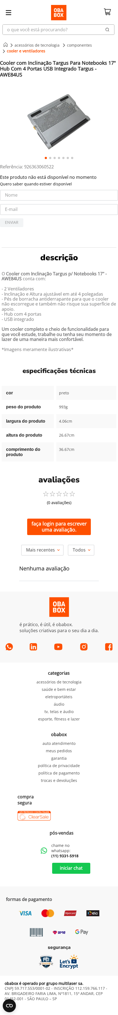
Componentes (79, 45)
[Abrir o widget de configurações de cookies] (9, 1005)
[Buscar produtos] (107, 30)
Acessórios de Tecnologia (37, 45)
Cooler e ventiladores (26, 50)
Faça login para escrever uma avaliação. (59, 526)
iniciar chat (71, 868)
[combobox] (59, 29)
